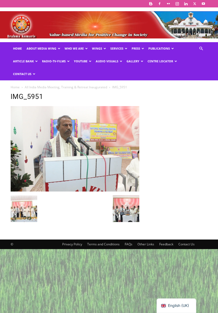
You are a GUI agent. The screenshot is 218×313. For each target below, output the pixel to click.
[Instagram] (177, 3)
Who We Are (74, 48)
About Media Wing (41, 48)
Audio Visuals (107, 61)
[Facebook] (160, 3)
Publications (159, 48)
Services (116, 48)
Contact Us (22, 74)
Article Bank (23, 61)
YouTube (80, 61)
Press (136, 48)
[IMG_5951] (75, 190)
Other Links (145, 244)
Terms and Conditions (103, 244)
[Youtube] (203, 3)
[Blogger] (151, 3)
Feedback (166, 244)
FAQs (128, 244)
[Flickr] (168, 3)
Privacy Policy (72, 244)
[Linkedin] (186, 3)
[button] (201, 48)
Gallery (133, 61)
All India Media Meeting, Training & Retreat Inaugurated (66, 87)
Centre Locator (160, 61)
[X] (195, 3)
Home (17, 48)
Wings (97, 48)
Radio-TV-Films (54, 61)
